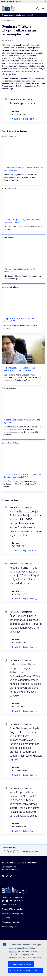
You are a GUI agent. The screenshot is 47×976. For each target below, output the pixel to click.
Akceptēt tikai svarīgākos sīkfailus (25, 970)
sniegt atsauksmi (31, 852)
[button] (16, 118)
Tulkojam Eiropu (9, 21)
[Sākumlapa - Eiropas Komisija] (8, 7)
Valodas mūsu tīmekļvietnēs (13, 913)
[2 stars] (6, 851)
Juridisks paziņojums (10, 926)
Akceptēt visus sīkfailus (20, 964)
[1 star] (4, 851)
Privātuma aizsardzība (10, 922)
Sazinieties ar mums (9, 905)
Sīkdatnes (6, 918)
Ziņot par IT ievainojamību (12, 909)
